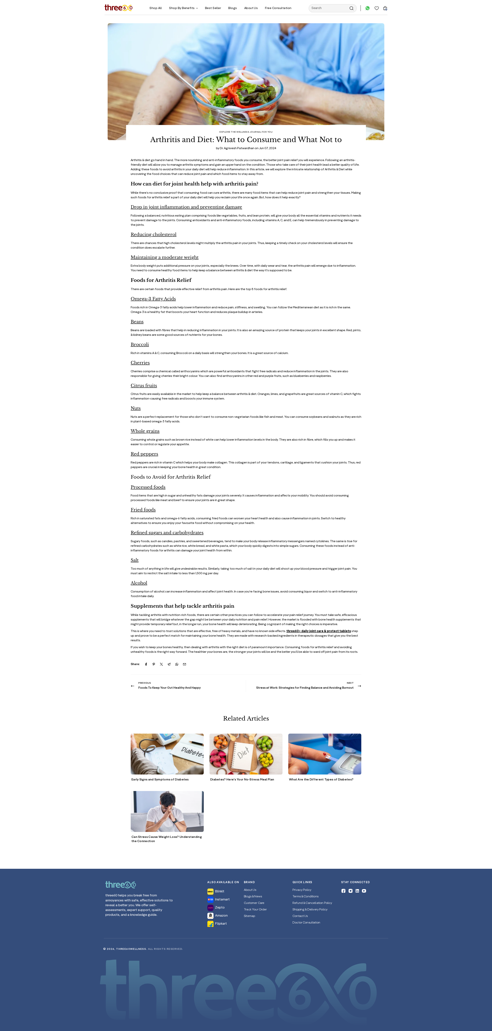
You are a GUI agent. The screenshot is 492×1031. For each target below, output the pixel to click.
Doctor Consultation (306, 922)
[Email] (184, 664)
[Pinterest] (153, 664)
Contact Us (300, 916)
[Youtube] (364, 891)
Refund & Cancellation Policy (312, 903)
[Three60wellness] (118, 8)
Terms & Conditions (305, 896)
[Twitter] (161, 664)
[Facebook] (146, 664)
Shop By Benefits (182, 8)
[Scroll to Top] (484, 1010)
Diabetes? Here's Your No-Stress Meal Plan (242, 779)
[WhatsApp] (177, 664)
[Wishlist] (376, 8)
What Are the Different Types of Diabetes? (321, 779)
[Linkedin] (357, 891)
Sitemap (249, 916)
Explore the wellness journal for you (246, 132)
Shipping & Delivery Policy (310, 909)
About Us (251, 8)
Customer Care (254, 903)
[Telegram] (169, 664)
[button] (385, 8)
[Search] (351, 8)
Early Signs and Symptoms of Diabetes (160, 779)
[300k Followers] (343, 891)
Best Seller (213, 8)
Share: (135, 664)
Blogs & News (253, 896)
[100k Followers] (350, 891)
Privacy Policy (302, 890)
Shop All (156, 8)
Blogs (232, 8)
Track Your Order (255, 909)
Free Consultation (278, 8)
